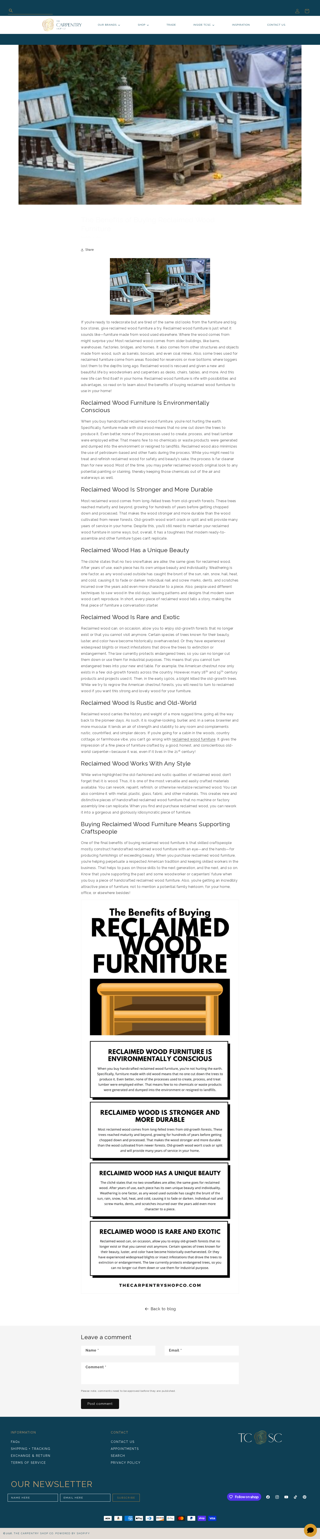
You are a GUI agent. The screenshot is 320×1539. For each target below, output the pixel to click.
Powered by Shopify (72, 1533)
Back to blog (163, 1309)
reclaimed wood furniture (193, 739)
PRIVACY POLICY (126, 1462)
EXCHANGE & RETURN (31, 1455)
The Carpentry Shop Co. (34, 1533)
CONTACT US (123, 1442)
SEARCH (118, 1455)
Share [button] (89, 249)
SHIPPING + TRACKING (31, 1449)
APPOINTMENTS (125, 1449)
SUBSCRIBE (126, 1497)
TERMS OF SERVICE (28, 1462)
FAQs (15, 1442)
